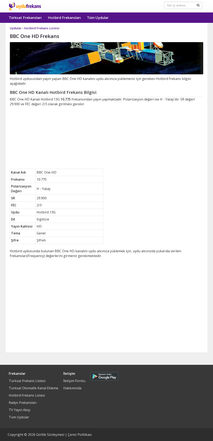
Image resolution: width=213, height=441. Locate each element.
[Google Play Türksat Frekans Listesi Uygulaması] (104, 375)
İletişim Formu (74, 381)
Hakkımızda (72, 388)
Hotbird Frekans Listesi (27, 395)
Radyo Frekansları (23, 402)
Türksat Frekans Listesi (27, 381)
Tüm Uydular (98, 17)
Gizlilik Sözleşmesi (50, 434)
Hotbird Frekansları (64, 17)
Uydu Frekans (25, 6)
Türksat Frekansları (25, 17)
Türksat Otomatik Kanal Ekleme (33, 388)
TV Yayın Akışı (19, 410)
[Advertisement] (106, 138)
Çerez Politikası (80, 434)
